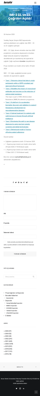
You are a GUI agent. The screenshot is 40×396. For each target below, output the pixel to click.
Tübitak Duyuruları (11, 310)
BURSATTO (20, 367)
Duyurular (8, 300)
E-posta (6, 223)
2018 (8, 349)
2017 (8, 351)
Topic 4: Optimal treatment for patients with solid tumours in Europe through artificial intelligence (20, 116)
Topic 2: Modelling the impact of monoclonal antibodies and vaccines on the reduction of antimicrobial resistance (20, 91)
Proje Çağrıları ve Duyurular (14, 293)
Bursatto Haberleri (11, 295)
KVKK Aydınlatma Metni (20, 383)
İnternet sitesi (9, 232)
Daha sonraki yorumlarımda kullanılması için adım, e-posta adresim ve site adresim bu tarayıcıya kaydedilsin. (19, 244)
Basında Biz (9, 298)
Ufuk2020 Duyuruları (12, 313)
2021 (8, 341)
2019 (8, 346)
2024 (8, 333)
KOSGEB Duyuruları (12, 308)
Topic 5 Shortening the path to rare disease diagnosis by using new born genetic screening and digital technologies (20, 124)
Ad (5, 213)
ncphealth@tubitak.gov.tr (23, 157)
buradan (23, 61)
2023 (8, 336)
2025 (8, 331)
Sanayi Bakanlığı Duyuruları (14, 303)
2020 (9, 344)
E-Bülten (8, 315)
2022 (8, 339)
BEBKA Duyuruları (11, 305)
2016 (8, 354)
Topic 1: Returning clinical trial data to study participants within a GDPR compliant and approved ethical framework (20, 83)
